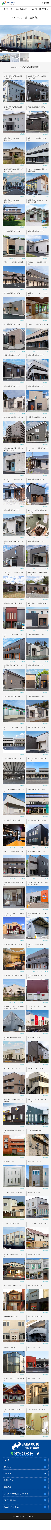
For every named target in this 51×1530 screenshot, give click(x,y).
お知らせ (7, 1467)
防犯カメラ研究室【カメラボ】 (17, 1494)
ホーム (6, 1460)
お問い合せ (8, 1480)
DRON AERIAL (10, 1500)
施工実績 (7, 1487)
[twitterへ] (38, 1453)
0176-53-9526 (23, 1453)
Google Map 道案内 (12, 1507)
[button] (44, 3)
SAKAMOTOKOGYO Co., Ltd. (26, 1516)
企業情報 (7, 1473)
